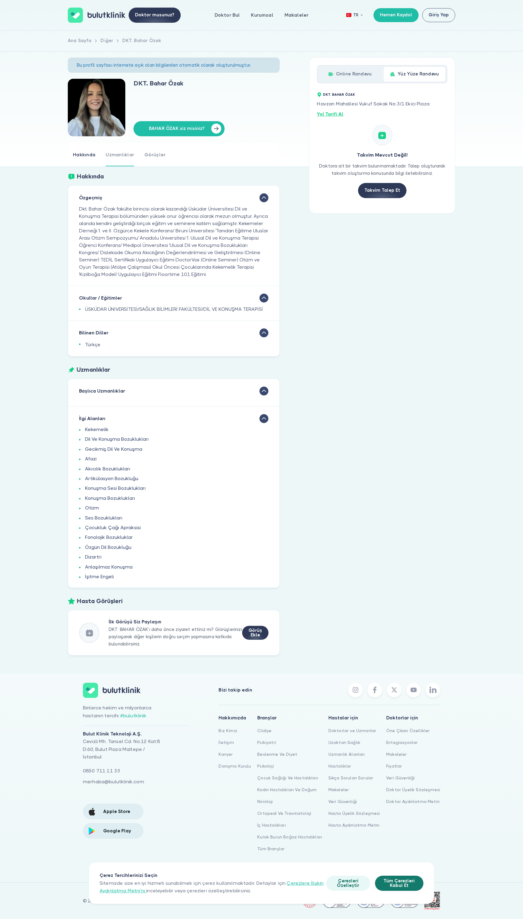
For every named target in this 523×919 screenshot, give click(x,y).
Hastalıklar (339, 766)
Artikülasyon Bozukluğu (111, 478)
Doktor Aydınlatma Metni (412, 801)
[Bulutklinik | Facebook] (374, 690)
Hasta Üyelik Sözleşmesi (354, 813)
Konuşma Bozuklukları (110, 498)
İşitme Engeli (99, 576)
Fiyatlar (394, 766)
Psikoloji (265, 766)
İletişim (226, 742)
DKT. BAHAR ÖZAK (339, 95)
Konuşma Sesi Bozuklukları (115, 488)
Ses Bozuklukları (104, 518)
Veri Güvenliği (342, 801)
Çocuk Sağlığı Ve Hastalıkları (287, 777)
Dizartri (93, 557)
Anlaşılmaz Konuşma (109, 567)
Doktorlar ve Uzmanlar (352, 730)
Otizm (92, 508)
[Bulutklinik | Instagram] (355, 690)
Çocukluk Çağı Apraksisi (113, 527)
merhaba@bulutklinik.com (113, 782)
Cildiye (264, 730)
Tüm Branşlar (271, 848)
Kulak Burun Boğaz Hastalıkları (289, 836)
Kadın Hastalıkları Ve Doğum (287, 789)
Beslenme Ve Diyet (277, 754)
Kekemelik (97, 429)
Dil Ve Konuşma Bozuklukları (117, 439)
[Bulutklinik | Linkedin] (433, 690)
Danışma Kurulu (235, 766)
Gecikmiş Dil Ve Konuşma (113, 449)
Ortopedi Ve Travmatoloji (284, 813)
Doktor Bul (227, 15)
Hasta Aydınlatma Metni (354, 825)
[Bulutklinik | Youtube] (413, 690)
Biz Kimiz (228, 730)
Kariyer (226, 754)
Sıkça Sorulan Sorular (350, 777)
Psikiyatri (266, 742)
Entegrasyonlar (402, 742)
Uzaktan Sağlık (344, 742)
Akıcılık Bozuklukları (107, 469)
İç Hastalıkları (271, 825)
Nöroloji (265, 801)
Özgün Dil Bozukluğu (108, 547)
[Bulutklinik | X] (394, 690)
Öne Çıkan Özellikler (408, 730)
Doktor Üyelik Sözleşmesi (413, 789)
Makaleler (296, 15)
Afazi (91, 459)
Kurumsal (262, 15)
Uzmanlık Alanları (346, 754)
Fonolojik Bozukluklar (109, 537)
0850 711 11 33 (101, 771)
